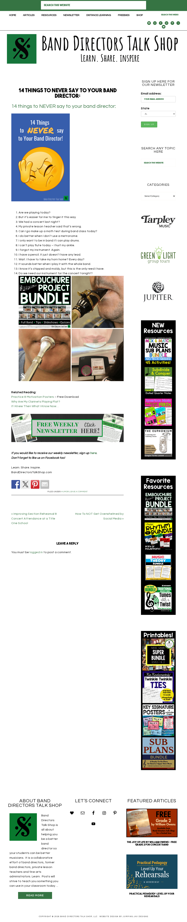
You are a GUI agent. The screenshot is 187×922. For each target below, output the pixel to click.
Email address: (151, 93)
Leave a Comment (78, 492)
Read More (35, 895)
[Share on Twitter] (25, 484)
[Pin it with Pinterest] (35, 484)
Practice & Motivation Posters (32, 396)
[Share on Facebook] (15, 484)
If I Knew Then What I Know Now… (35, 406)
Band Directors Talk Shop (93, 48)
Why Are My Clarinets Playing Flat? (35, 401)
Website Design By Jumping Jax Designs (124, 916)
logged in (36, 552)
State (145, 108)
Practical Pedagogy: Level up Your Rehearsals (151, 895)
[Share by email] (44, 484)
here (93, 453)
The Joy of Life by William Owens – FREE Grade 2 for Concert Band (152, 843)
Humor (65, 492)
